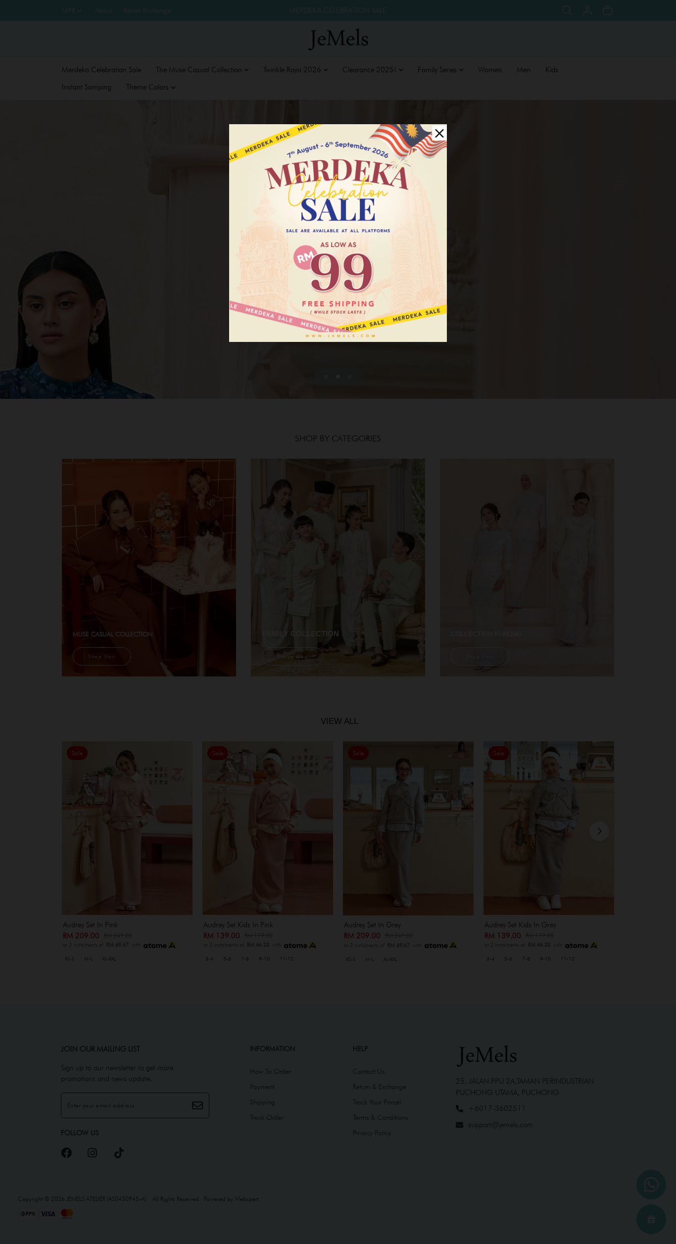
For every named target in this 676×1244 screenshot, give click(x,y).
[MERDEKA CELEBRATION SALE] (338, 232)
